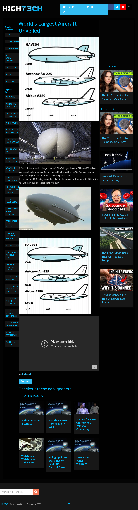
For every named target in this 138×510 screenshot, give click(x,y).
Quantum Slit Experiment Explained (11, 236)
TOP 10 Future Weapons (12, 278)
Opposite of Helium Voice (11, 200)
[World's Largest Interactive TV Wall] (58, 409)
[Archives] (64, 12)
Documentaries (12, 48)
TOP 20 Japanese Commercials (11, 313)
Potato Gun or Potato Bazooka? (12, 211)
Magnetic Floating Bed (11, 179)
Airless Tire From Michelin (12, 105)
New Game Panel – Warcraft (82, 460)
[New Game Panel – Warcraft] (86, 446)
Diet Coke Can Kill (12, 150)
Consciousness (12, 42)
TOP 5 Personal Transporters (12, 324)
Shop (92, 7)
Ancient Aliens (12, 67)
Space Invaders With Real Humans (12, 255)
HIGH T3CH (4, 504)
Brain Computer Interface (30, 422)
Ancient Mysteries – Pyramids (11, 58)
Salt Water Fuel (12, 245)
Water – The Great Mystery (12, 334)
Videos (26, 381)
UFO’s (8, 35)
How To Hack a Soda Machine (12, 160)
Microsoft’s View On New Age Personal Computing (86, 424)
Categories (70, 7)
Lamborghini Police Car (11, 169)
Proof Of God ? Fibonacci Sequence (12, 223)
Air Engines (10, 97)
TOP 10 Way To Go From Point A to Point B (12, 289)
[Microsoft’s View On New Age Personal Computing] (86, 408)
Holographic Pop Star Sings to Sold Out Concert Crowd (58, 462)
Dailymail (26, 374)
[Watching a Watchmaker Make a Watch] (31, 445)
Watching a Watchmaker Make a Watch (29, 459)
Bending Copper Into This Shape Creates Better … (114, 298)
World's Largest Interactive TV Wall (58, 423)
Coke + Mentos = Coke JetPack (12, 141)
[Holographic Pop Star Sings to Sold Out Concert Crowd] (58, 446)
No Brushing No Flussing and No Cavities (12, 189)
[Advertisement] (119, 43)
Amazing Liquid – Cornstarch (12, 115)
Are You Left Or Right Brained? (12, 131)
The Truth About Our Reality (10, 267)
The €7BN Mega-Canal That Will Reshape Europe (115, 256)
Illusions (10, 81)
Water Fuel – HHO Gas (11, 343)
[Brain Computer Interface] (31, 409)
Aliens (8, 74)
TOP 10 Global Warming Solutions (12, 301)
